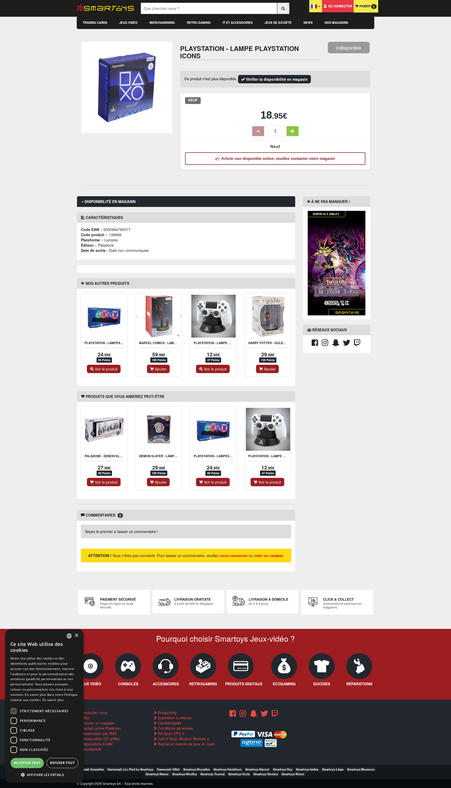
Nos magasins (336, 22)
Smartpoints (90, 749)
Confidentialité (169, 723)
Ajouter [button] (160, 369)
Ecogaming (166, 712)
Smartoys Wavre (293, 774)
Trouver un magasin (97, 723)
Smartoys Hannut (257, 769)
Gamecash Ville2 (168, 769)
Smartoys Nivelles (184, 774)
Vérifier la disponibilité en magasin (276, 79)
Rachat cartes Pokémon (100, 728)
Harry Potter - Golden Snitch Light (278, 343)
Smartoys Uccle (239, 774)
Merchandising (162, 22)
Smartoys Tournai (212, 774)
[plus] (293, 131)
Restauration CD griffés (100, 738)
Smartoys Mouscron (361, 769)
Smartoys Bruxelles (196, 769)
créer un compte (268, 555)
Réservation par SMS (98, 733)
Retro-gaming (199, 22)
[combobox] (69, 636)
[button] (44, 775)
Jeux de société (278, 22)
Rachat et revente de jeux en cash (186, 743)
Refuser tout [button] (62, 763)
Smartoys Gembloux (227, 769)
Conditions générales (175, 728)
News (308, 22)
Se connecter (339, 6)
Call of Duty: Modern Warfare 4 (183, 738)
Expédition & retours (174, 717)
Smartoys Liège (332, 769)
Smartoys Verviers (265, 774)
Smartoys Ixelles (307, 769)
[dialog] (44, 706)
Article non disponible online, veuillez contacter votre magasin (277, 158)
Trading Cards (95, 22)
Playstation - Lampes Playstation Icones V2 (121, 343)
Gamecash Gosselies (89, 769)
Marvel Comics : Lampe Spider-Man (168, 343)
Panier (366, 6)
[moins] (258, 131)
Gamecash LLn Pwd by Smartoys (130, 769)
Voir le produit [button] (105, 369)
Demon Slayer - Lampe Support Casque (172, 456)
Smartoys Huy (282, 769)
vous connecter (234, 555)
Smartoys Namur (157, 774)
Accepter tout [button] (27, 763)
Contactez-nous (94, 712)
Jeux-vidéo (128, 22)
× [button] (76, 636)
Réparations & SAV (96, 743)
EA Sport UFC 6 (170, 733)
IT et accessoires (238, 22)
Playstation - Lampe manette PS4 (221, 343)
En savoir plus (53, 700)
